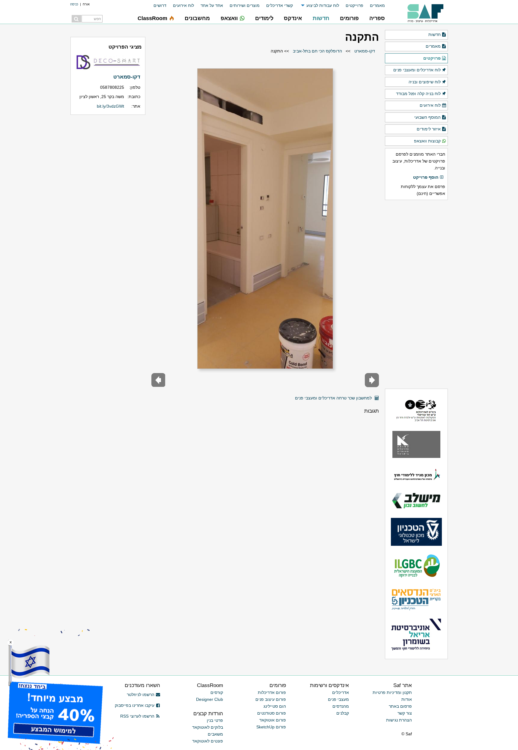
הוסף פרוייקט (425, 177)
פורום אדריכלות (272, 692)
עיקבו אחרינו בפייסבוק (134, 705)
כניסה (74, 4)
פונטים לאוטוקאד (207, 741)
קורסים (216, 692)
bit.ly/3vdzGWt (110, 106)
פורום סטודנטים (271, 713)
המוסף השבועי (427, 117)
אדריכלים (340, 692)
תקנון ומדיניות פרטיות (392, 692)
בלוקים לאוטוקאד (207, 727)
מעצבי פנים (338, 699)
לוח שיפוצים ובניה (425, 81)
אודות (406, 699)
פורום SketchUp (271, 727)
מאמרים (377, 5)
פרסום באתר (400, 706)
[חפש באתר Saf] (76, 18)
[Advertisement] (416, 294)
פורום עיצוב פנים (270, 699)
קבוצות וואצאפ (427, 141)
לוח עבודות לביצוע (322, 5)
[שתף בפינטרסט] (288, 395)
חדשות (434, 34)
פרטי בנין (215, 720)
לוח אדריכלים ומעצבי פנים (417, 69)
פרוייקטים (354, 5)
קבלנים (342, 713)
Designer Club (209, 699)
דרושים (159, 5)
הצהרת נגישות (399, 720)
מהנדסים (340, 706)
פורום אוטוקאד (272, 720)
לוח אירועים (183, 5)
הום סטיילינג (274, 706)
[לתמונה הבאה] (158, 380)
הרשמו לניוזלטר (140, 694)
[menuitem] (374, 5)
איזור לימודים (429, 129)
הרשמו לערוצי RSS (137, 716)
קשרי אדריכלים (279, 5)
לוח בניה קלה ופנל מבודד (418, 93)
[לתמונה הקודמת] (372, 380)
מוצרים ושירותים (245, 5)
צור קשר (404, 713)
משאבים (215, 734)
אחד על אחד (212, 5)
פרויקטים (432, 58)
